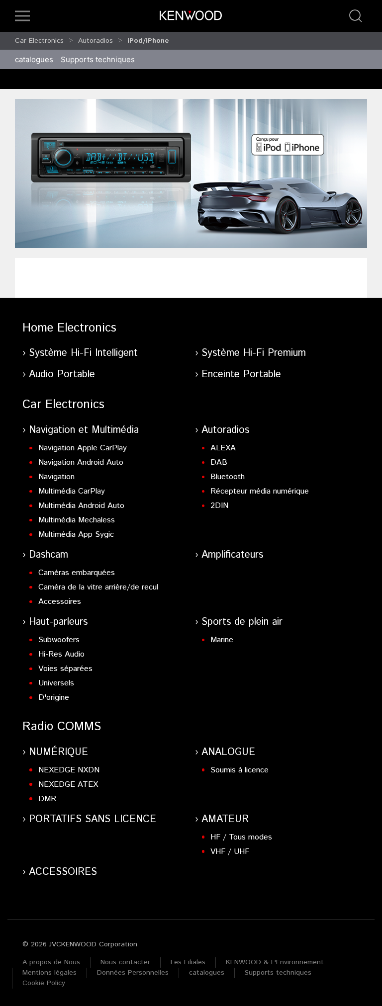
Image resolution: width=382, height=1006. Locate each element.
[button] (22, 16)
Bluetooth (227, 477)
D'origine (53, 697)
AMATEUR (225, 819)
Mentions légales (49, 973)
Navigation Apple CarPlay (82, 448)
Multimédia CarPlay (71, 491)
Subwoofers (59, 640)
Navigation (56, 477)
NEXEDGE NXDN (68, 770)
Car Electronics (39, 41)
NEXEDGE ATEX (68, 784)
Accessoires (59, 601)
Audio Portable (62, 374)
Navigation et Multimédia (84, 430)
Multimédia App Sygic (76, 534)
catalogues (34, 59)
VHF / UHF (229, 851)
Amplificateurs (232, 555)
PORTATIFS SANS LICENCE (92, 819)
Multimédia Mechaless (76, 520)
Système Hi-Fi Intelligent (83, 353)
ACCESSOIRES (63, 872)
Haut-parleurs (58, 622)
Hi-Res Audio (61, 654)
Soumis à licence (239, 770)
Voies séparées (65, 668)
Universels (56, 683)
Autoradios (95, 41)
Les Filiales (188, 962)
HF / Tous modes (241, 837)
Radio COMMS (61, 726)
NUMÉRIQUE (58, 752)
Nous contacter (125, 962)
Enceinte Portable (241, 374)
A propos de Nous (51, 962)
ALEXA (223, 448)
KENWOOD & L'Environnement (275, 962)
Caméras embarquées (76, 573)
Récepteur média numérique (259, 491)
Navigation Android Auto (80, 462)
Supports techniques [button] (98, 59)
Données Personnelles (133, 973)
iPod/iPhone (148, 41)
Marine (221, 640)
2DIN (219, 505)
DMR (47, 799)
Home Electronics (69, 328)
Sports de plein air (242, 622)
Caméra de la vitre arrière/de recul (98, 587)
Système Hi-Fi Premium (253, 353)
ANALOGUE (228, 752)
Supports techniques (278, 973)
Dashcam (48, 555)
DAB (218, 462)
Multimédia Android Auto (81, 505)
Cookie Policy (43, 983)
